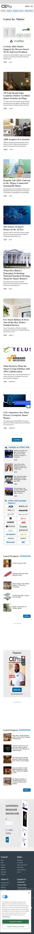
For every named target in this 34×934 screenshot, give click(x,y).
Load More (17, 440)
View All (27, 616)
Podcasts (3, 874)
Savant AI (9, 10)
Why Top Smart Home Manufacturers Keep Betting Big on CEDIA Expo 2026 (20, 478)
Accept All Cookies (15, 921)
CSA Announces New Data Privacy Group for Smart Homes (16, 415)
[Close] (29, 893)
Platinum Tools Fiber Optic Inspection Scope (20, 574)
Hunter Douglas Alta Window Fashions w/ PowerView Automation (20, 585)
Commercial (20, 862)
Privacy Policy (6, 916)
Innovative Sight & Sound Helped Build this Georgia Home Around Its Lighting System (20, 770)
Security (19, 872)
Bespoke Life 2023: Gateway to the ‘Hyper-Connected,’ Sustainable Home (17, 183)
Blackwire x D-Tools (18, 10)
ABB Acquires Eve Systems (16, 139)
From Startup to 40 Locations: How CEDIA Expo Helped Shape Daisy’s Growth (20, 490)
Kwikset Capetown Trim (19, 563)
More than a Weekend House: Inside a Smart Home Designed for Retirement (21, 737)
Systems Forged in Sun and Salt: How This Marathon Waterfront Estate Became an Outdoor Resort (20, 748)
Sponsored (3, 872)
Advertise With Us (5, 882)
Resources (3, 869)
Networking (20, 860)
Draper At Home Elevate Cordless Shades (19, 607)
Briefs (5, 149)
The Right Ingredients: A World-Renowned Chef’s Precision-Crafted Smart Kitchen (19, 781)
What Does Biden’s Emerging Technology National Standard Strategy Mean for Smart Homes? (16, 274)
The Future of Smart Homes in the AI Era (13, 228)
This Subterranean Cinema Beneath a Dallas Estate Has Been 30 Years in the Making (20, 759)
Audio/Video (20, 867)
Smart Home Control (22, 865)
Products (3, 865)
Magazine (3, 887)
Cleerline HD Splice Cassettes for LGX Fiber (20, 596)
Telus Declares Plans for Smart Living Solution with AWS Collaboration (16, 368)
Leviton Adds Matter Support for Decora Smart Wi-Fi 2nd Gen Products (16, 49)
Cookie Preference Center (15, 926)
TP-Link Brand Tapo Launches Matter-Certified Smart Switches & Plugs (16, 95)
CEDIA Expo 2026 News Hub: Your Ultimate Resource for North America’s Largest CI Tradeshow (21, 454)
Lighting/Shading (21, 869)
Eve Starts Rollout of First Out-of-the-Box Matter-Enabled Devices (16, 322)
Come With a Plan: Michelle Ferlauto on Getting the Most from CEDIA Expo (20, 466)
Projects (3, 867)
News (5, 62)
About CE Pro (4, 885)
